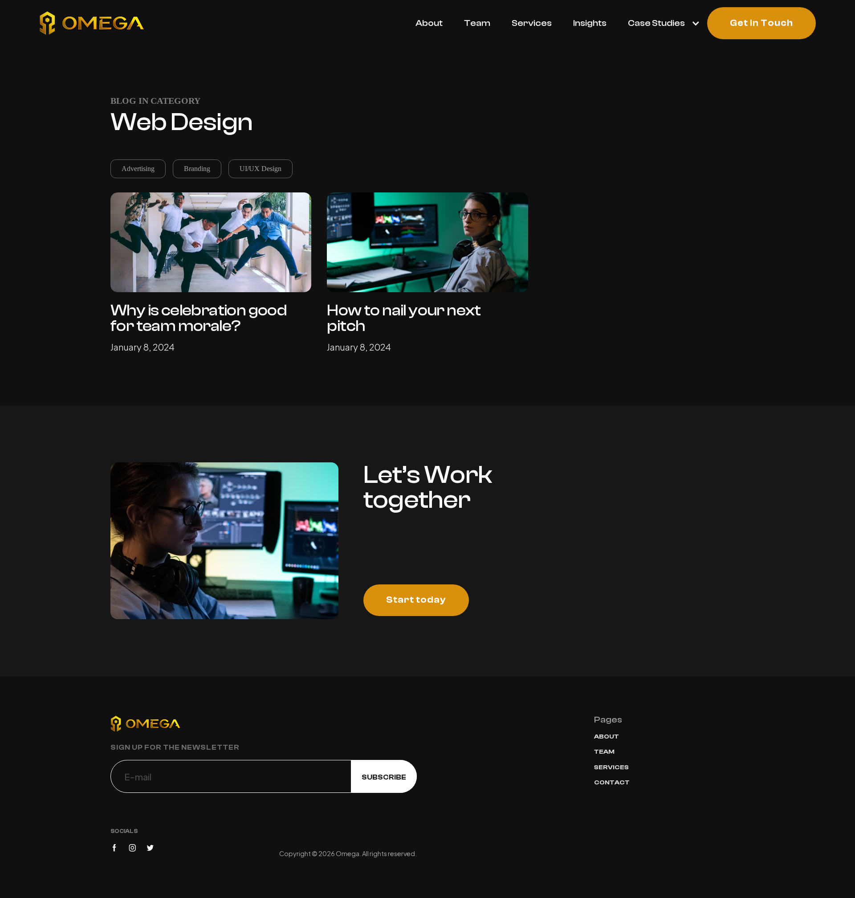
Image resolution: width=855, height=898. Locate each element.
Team (477, 23)
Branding (197, 168)
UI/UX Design (260, 168)
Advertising (138, 168)
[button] (658, 23)
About (429, 23)
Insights (590, 23)
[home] (92, 23)
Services (532, 23)
